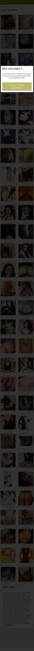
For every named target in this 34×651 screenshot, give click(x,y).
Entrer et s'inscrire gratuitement (17, 86)
